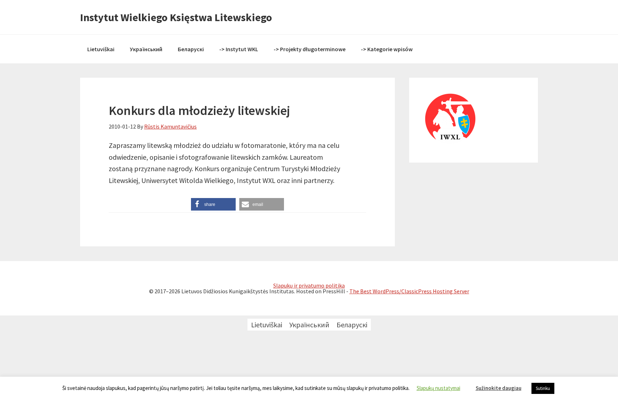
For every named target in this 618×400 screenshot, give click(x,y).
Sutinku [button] (543, 388)
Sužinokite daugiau (498, 388)
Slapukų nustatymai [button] (438, 388)
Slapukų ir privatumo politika (309, 285)
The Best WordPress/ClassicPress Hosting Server (409, 291)
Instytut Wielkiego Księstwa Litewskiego (176, 17)
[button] (213, 204)
